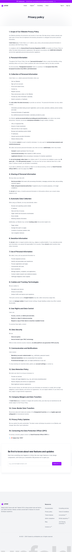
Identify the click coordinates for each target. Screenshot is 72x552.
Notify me (57, 463)
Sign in (62, 5)
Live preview (62, 515)
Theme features (49, 515)
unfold (6, 5)
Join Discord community (62, 522)
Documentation (49, 508)
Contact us (48, 527)
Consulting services (64, 508)
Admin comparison (49, 518)
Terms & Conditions (64, 511)
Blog (46, 521)
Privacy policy (48, 511)
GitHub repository (64, 518)
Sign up (68, 5)
